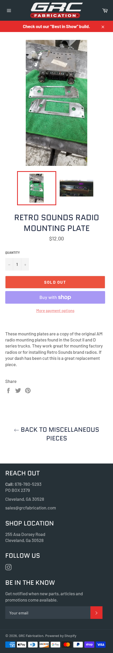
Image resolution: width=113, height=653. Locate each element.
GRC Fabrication (31, 635)
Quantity (12, 252)
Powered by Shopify (60, 635)
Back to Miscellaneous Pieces (59, 434)
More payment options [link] (55, 310)
